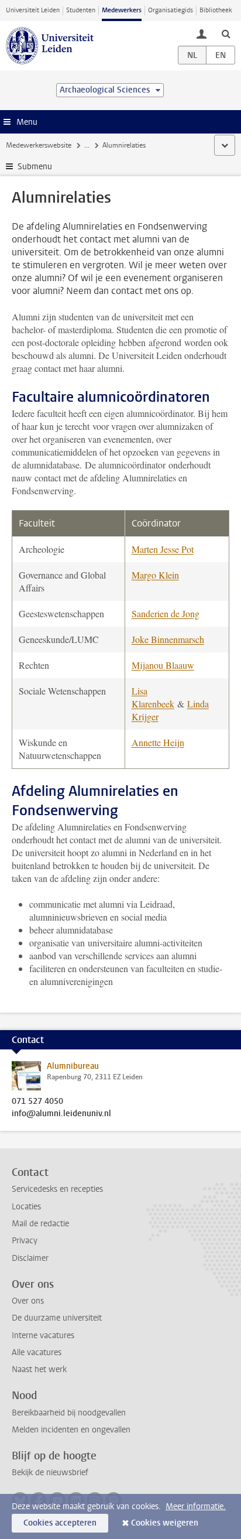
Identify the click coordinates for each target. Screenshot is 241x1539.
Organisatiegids (170, 10)
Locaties (26, 1206)
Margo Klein (155, 575)
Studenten (80, 10)
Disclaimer (30, 1258)
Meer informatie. (196, 1506)
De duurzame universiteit (57, 1317)
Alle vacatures (36, 1352)
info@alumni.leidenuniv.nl (61, 1114)
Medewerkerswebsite (38, 145)
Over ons (28, 1301)
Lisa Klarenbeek (153, 697)
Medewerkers (122, 10)
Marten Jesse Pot (163, 549)
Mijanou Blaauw (163, 665)
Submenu (35, 166)
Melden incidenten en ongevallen (71, 1429)
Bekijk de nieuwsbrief (50, 1472)
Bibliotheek (215, 10)
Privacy (24, 1240)
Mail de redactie (40, 1223)
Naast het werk (39, 1369)
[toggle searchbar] (225, 33)
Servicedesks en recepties (57, 1189)
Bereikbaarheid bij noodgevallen (69, 1412)
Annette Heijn (158, 742)
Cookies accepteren (60, 1522)
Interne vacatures (43, 1335)
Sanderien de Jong (165, 613)
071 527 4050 (37, 1101)
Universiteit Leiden (33, 10)
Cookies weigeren (164, 1522)
